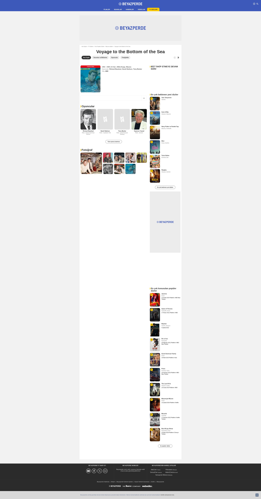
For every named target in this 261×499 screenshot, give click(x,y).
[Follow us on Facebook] (94, 471)
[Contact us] (105, 471)
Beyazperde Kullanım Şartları (125, 481)
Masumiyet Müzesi (167, 398)
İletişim (113, 481)
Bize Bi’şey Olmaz (167, 428)
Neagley (163, 170)
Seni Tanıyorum (166, 97)
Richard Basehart (115, 69)
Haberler (130, 9)
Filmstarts (169, 469)
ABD (106, 71)
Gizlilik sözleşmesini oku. (167, 495)
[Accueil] (130, 3)
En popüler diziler (165, 446)
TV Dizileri (90, 46)
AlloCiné (153, 469)
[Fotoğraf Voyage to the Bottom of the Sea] (91, 163)
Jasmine (164, 294)
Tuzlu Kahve (165, 155)
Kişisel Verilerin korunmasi (142, 481)
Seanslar (118, 9)
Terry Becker (137, 69)
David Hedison (127, 69)
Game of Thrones (166, 309)
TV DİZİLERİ (153, 9)
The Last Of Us (166, 383)
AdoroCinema (170, 472)
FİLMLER (107, 9)
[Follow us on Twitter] (100, 471)
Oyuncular (88, 106)
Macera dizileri (109, 46)
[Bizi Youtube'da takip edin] (88, 471)
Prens (163, 368)
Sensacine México (161, 475)
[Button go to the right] (178, 57)
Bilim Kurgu (121, 67)
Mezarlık (164, 413)
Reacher (164, 324)
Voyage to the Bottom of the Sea (130, 51)
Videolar (141, 9)
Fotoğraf (87, 149)
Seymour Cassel (139, 131)
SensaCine (153, 472)
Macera (128, 67)
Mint (162, 141)
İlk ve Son (164, 338)
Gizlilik (153, 481)
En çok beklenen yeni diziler (165, 187)
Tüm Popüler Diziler (99, 46)
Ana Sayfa (84, 46)
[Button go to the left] (175, 57)
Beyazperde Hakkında (103, 481)
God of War (165, 112)
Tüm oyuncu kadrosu (114, 141)
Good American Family (168, 353)
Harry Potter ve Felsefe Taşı (170, 126)
